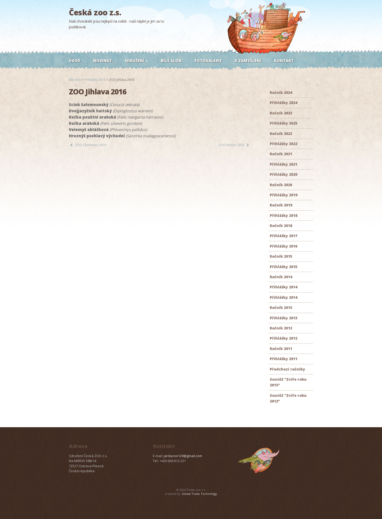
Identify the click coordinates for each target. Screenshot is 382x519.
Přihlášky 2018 (283, 215)
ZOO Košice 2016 (231, 145)
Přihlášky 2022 (283, 143)
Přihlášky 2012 (283, 338)
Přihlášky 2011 (283, 358)
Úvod (74, 60)
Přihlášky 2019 (283, 194)
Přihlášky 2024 (283, 102)
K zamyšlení (248, 60)
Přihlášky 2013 (283, 317)
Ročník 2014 (281, 276)
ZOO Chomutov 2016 (90, 145)
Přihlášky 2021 (283, 164)
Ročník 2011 (281, 348)
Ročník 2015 (281, 256)
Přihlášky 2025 (283, 123)
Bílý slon (171, 60)
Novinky (102, 60)
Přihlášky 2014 (283, 286)
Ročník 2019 (281, 205)
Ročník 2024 (281, 92)
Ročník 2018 (281, 225)
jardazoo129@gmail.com (183, 455)
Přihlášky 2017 (283, 235)
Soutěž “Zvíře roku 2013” (288, 382)
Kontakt (284, 60)
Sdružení (135, 60)
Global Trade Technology (199, 494)
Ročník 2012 (281, 328)
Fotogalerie (208, 60)
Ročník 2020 (281, 184)
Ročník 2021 (281, 153)
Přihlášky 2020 (283, 174)
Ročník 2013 (281, 307)
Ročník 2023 (281, 113)
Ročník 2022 (281, 133)
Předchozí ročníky (287, 369)
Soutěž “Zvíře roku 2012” (288, 398)
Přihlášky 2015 (283, 266)
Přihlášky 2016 (283, 246)
